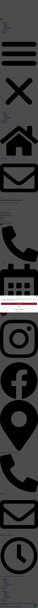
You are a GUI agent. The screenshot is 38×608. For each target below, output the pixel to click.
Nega (19, 306)
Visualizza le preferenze (19, 309)
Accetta (19, 303)
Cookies (16, 311)
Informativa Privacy (20, 311)
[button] (36, 296)
